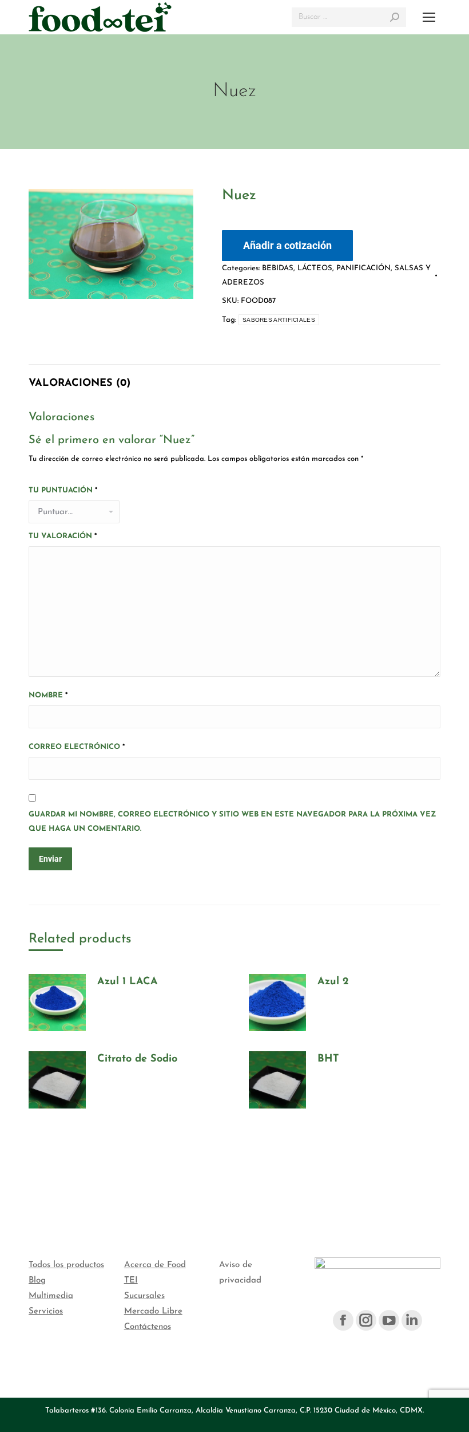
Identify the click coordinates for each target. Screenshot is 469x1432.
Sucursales (144, 1296)
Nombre (48, 695)
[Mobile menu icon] (429, 17)
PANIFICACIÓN (363, 268)
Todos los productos (66, 1265)
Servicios (46, 1311)
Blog (37, 1280)
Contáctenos (147, 1327)
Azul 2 (333, 982)
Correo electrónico (77, 747)
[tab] (79, 378)
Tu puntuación (63, 490)
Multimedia (51, 1296)
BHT (328, 1059)
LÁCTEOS (314, 268)
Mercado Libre (153, 1311)
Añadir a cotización (287, 245)
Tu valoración (63, 536)
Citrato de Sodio (137, 1059)
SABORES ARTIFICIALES (279, 320)
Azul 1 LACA (127, 982)
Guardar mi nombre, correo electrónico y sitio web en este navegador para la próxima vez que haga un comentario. (232, 822)
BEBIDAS (277, 268)
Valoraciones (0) (79, 383)
